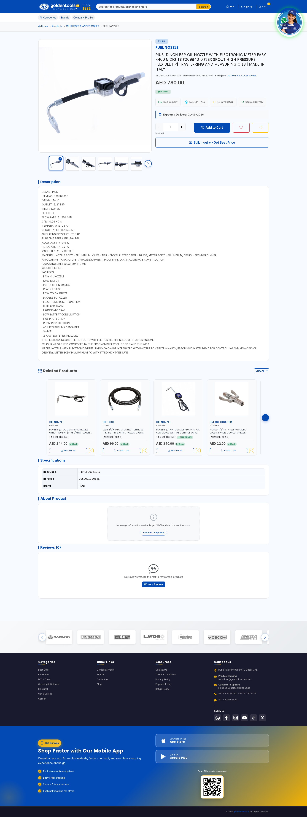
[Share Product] (260, 128)
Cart (265, 6)
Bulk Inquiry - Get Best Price (214, 142)
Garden (42, 698)
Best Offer (43, 669)
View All (260, 370)
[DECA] (217, 637)
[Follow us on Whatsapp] (217, 717)
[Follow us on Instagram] (235, 717)
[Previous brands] (42, 637)
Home (44, 26)
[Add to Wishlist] (241, 128)
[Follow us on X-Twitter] (262, 717)
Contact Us (161, 669)
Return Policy (162, 689)
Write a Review (153, 584)
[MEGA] (248, 637)
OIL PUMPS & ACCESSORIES (82, 26)
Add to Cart (214, 127)
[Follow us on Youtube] (244, 717)
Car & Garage (45, 693)
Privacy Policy (162, 679)
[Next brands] (265, 637)
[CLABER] (122, 637)
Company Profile (106, 669)
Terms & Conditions (165, 674)
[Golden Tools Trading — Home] (65, 6)
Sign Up (248, 6)
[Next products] (265, 417)
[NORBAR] (185, 637)
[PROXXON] (90, 637)
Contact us (102, 679)
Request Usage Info (153, 532)
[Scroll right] (148, 163)
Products (57, 26)
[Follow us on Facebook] (226, 717)
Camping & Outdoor (48, 684)
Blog (99, 684)
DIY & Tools (44, 679)
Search (203, 6)
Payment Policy (163, 684)
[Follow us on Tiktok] (253, 717)
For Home (43, 674)
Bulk (232, 6)
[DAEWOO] (58, 637)
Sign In (100, 674)
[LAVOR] (153, 637)
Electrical (43, 689)
